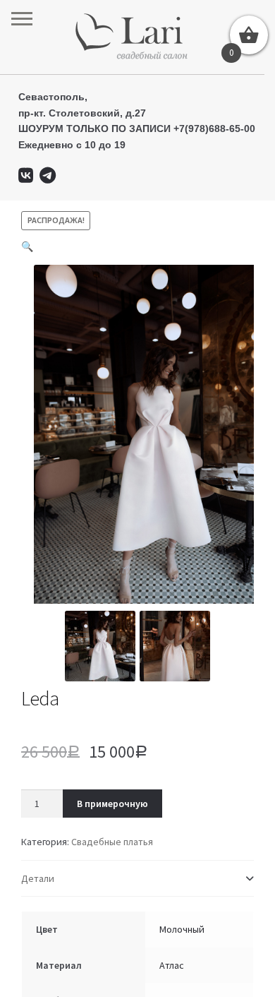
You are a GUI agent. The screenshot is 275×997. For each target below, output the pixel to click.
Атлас (171, 965)
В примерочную (112, 803)
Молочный (181, 929)
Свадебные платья (112, 841)
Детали (37, 878)
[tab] (137, 879)
